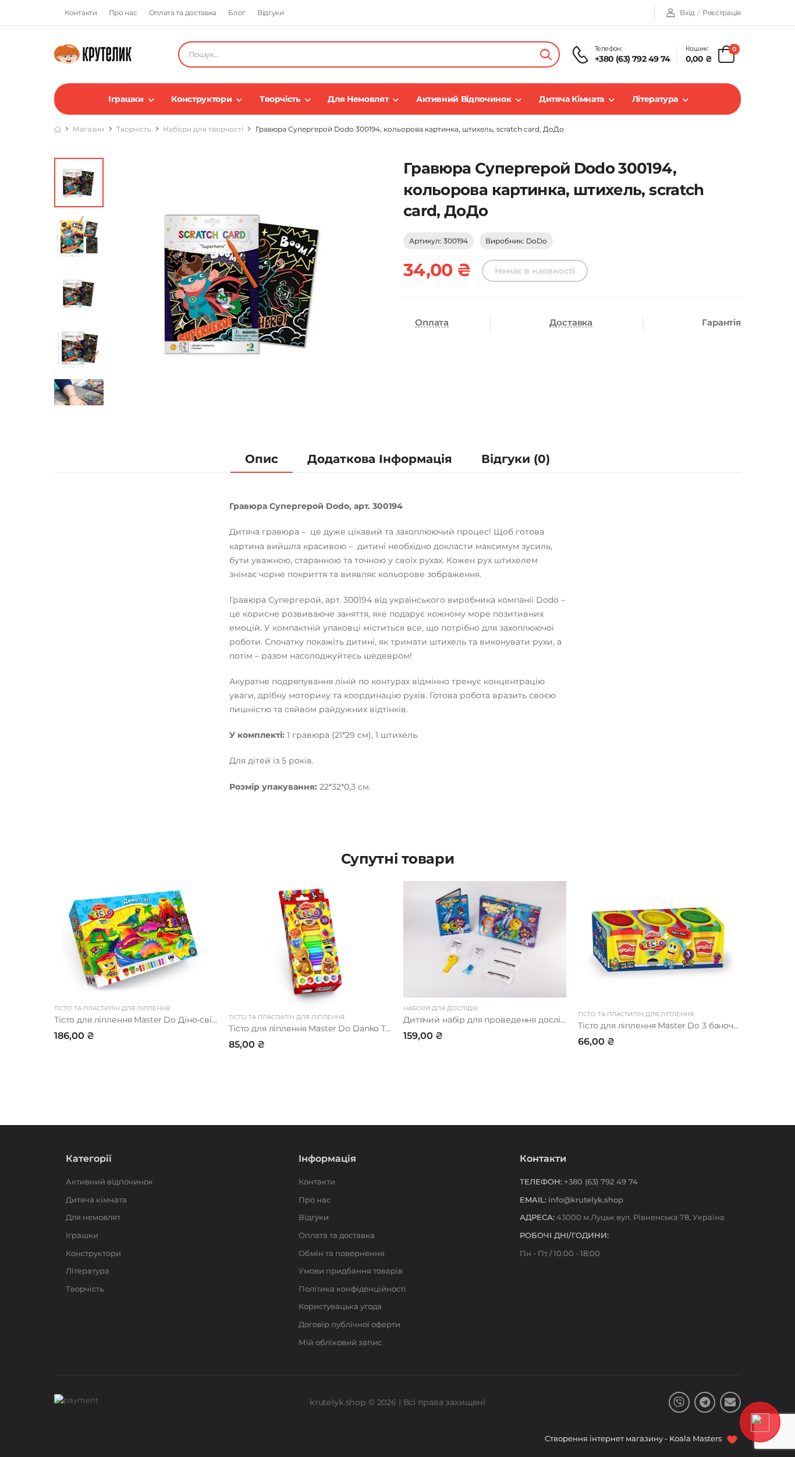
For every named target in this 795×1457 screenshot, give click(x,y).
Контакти (81, 12)
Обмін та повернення (342, 1253)
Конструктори (201, 99)
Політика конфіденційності (352, 1288)
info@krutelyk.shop (585, 1199)
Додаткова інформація (379, 459)
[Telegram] (704, 1402)
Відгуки (270, 12)
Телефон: (541, 1181)
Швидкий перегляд (135, 983)
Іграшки (126, 99)
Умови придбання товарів (351, 1270)
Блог (237, 12)
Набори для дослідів (440, 1008)
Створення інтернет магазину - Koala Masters (634, 1438)
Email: (533, 1199)
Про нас (123, 12)
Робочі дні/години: (564, 1235)
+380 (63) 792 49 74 (632, 59)
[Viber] (679, 1402)
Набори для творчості (203, 129)
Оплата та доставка (183, 12)
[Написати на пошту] (730, 1402)
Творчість (280, 99)
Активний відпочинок (463, 99)
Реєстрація (721, 12)
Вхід (687, 12)
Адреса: (537, 1217)
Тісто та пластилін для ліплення (112, 1008)
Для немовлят (358, 99)
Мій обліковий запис (340, 1342)
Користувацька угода (340, 1306)
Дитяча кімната (571, 99)
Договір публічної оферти (349, 1324)
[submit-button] (546, 54)
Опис (261, 459)
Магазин (88, 129)
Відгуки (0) (515, 459)
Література (655, 99)
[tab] (261, 459)
